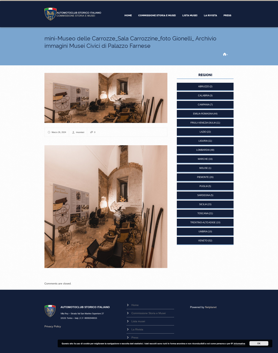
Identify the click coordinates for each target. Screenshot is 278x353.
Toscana (202, 213)
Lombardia (203, 150)
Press (227, 15)
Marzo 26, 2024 (59, 132)
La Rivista (210, 15)
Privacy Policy (52, 326)
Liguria (203, 141)
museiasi (80, 132)
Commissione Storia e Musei (157, 15)
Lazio (203, 132)
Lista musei (189, 15)
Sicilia (203, 204)
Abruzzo (203, 86)
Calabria (203, 95)
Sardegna (203, 195)
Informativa (239, 343)
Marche (203, 159)
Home (128, 15)
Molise (203, 168)
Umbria (203, 231)
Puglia (204, 186)
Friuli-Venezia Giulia (203, 122)
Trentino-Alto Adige (203, 222)
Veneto (202, 240)
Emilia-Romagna (203, 113)
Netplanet (211, 307)
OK (259, 343)
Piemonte (203, 177)
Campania (203, 104)
